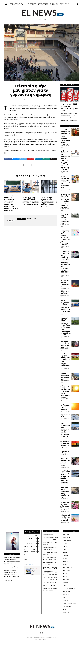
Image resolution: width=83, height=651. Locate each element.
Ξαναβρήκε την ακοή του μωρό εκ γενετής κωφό (65, 462)
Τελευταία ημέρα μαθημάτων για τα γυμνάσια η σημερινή (64, 492)
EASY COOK (65, 4)
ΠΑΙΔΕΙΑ (55, 577)
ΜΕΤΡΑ (45, 575)
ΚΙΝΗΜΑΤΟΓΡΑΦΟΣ (69, 589)
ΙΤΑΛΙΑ (49, 562)
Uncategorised (67, 540)
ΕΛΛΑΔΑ (31, 99)
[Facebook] (39, 633)
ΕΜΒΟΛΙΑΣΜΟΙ (52, 547)
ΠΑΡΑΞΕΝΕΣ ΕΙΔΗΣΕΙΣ (69, 604)
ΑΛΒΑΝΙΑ (47, 539)
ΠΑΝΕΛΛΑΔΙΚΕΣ (46, 579)
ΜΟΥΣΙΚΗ (66, 595)
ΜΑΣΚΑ (55, 572)
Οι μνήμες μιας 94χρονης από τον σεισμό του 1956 (64, 218)
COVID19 (51, 534)
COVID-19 (46, 534)
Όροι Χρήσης (46, 643)
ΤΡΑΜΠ (44, 590)
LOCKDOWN (51, 537)
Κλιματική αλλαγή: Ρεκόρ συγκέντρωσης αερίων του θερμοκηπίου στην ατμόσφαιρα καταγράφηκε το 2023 (65, 326)
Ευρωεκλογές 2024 (65, 416)
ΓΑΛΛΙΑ (51, 539)
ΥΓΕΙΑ (48, 590)
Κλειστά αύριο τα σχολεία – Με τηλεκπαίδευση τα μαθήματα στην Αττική (49, 201)
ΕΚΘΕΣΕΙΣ (66, 561)
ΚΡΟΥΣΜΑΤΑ (48, 572)
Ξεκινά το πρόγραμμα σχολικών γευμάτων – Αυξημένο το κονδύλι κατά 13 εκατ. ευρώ (11, 204)
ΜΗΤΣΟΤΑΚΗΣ (53, 575)
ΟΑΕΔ (44, 577)
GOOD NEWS (66, 537)
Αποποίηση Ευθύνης (36, 643)
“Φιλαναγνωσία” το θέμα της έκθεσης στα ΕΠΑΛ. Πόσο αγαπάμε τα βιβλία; (65, 447)
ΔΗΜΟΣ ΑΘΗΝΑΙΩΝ (47, 542)
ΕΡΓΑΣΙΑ (45, 560)
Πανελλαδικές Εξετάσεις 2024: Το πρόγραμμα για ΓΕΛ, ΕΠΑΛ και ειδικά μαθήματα (65, 476)
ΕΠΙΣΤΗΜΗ (47, 557)
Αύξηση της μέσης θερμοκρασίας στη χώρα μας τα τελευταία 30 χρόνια (65, 391)
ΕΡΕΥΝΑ (50, 560)
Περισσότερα (9, 580)
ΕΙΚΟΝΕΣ (32, 4)
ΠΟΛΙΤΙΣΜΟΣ (53, 582)
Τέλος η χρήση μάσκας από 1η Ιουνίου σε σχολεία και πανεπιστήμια (30, 200)
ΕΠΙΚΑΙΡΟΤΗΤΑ (16, 4)
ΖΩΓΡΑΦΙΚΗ (66, 580)
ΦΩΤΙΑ (51, 590)
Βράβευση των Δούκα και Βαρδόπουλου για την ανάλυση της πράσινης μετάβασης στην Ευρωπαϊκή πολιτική (65, 160)
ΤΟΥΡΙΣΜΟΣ (53, 588)
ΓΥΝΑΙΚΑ (54, 4)
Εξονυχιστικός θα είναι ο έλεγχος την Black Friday (65, 344)
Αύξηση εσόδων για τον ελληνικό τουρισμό (65, 376)
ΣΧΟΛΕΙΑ (34, 165)
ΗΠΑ (55, 560)
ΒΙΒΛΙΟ (65, 549)
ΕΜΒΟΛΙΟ (46, 552)
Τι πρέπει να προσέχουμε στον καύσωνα (65, 406)
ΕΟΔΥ (52, 552)
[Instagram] (44, 633)
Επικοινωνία (54, 643)
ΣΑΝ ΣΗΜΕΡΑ (49, 585)
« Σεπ (25, 559)
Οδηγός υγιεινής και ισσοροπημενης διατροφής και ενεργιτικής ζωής (65, 181)
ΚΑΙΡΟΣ (53, 562)
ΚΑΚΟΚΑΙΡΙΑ (46, 565)
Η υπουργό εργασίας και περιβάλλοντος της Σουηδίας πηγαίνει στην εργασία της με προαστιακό (65, 136)
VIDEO (65, 543)
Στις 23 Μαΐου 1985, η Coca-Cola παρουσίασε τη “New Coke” (69, 107)
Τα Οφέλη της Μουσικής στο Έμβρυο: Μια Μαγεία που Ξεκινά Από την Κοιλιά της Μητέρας (65, 200)
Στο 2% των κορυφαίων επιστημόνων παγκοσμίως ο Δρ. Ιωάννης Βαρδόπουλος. (65, 360)
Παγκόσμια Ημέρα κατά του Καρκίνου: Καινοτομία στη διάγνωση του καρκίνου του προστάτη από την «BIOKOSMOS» (65, 262)
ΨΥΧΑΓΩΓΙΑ (43, 4)
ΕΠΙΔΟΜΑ (56, 552)
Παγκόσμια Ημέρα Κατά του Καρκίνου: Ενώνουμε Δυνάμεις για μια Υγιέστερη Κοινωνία (65, 237)
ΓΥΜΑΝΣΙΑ (27, 165)
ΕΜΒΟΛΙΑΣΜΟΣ (47, 549)
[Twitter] (41, 633)
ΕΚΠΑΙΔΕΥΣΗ (51, 545)
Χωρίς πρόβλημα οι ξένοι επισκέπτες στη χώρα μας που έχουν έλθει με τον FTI (65, 429)
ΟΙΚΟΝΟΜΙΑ (49, 577)
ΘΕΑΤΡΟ (45, 562)
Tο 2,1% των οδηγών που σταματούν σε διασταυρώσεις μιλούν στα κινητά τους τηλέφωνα (65, 286)
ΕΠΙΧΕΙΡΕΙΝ (53, 557)
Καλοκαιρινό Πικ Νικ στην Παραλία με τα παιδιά (65, 518)
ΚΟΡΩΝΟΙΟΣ (50, 568)
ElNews (27, 643)
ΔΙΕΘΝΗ (55, 542)
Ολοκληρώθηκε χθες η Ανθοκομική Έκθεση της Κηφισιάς (65, 506)
